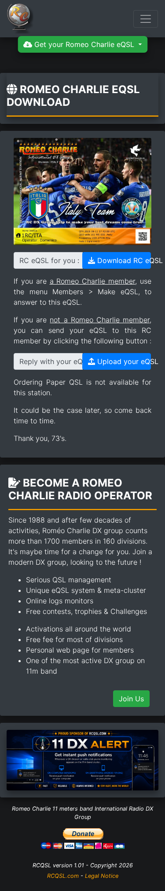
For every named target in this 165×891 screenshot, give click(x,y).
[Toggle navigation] (145, 19)
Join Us (131, 698)
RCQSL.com (63, 876)
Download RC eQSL (123, 260)
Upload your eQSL (123, 361)
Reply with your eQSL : (51, 361)
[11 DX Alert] (82, 759)
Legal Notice (101, 876)
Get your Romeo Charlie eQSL (84, 44)
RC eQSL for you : (49, 260)
